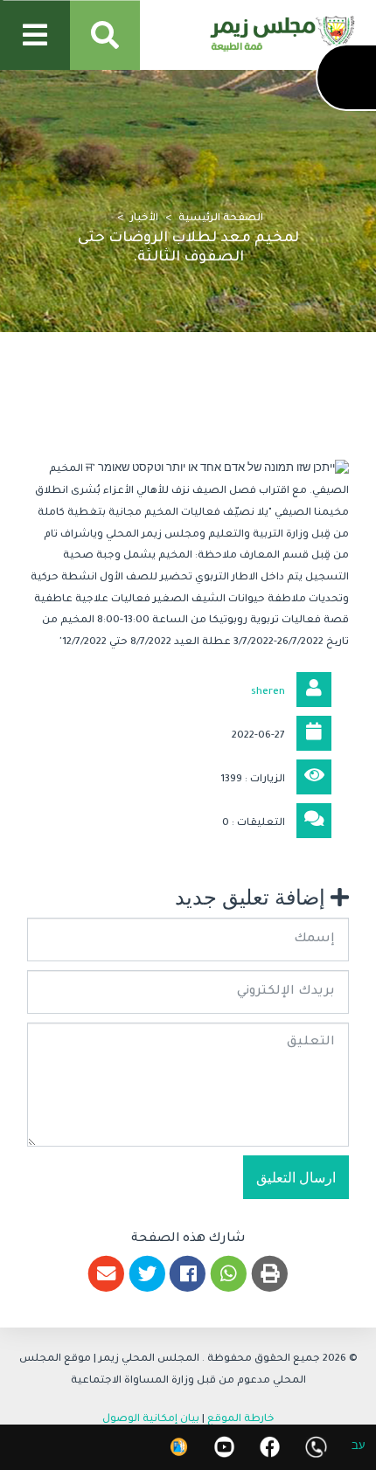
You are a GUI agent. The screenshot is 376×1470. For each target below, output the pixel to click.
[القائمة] (35, 35)
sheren (268, 692)
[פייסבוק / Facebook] (269, 1446)
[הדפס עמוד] (270, 1274)
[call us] (316, 1447)
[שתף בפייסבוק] (188, 1274)
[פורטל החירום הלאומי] (178, 1446)
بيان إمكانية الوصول (150, 1419)
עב (359, 1447)
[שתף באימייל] (106, 1274)
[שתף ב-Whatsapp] (228, 1274)
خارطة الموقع (241, 1419)
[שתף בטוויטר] (147, 1274)
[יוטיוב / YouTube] (224, 1446)
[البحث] (105, 35)
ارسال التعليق (296, 1177)
